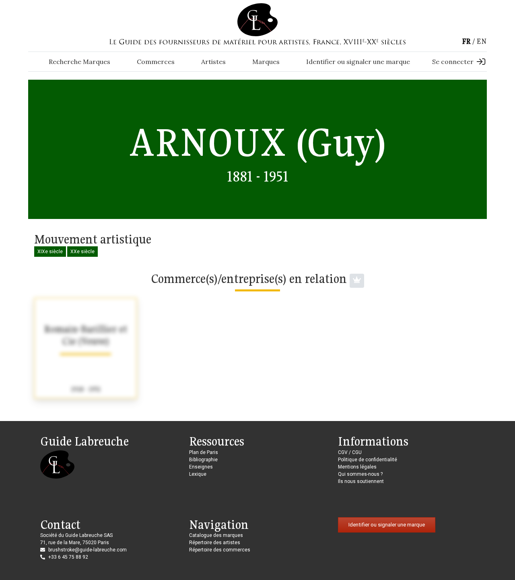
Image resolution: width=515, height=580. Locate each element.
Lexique (197, 474)
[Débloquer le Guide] (357, 281)
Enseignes (201, 467)
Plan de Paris (203, 452)
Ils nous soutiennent (361, 481)
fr (466, 41)
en (481, 41)
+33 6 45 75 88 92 (68, 557)
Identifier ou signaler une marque (358, 62)
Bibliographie (203, 459)
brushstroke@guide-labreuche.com (87, 550)
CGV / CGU (350, 452)
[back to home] (257, 19)
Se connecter (453, 62)
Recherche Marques (79, 62)
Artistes (213, 62)
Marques (266, 62)
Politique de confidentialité (367, 459)
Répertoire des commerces (219, 550)
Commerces (156, 62)
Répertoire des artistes (214, 542)
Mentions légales (357, 467)
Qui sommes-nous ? (360, 474)
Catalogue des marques (216, 535)
